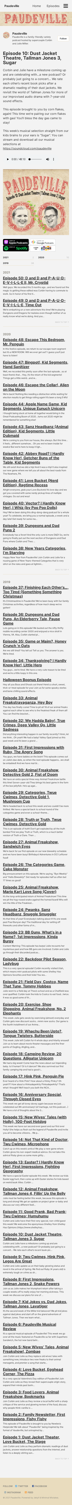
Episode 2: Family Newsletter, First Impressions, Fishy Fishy (34, 1416)
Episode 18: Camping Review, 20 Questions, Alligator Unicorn (32, 1056)
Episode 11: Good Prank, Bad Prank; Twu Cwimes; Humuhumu (34, 1213)
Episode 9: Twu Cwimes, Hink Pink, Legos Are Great (34, 1259)
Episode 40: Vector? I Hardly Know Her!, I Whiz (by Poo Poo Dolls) (34, 505)
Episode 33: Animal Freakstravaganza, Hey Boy (28, 700)
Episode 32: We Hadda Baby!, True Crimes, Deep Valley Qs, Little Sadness (34, 725)
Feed (30, 1492)
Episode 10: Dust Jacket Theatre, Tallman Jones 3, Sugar (33, 1236)
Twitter (23, 1486)
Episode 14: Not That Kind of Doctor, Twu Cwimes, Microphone (35, 1141)
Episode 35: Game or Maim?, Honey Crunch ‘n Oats (34, 643)
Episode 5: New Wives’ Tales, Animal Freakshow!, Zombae (36, 1349)
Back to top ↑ (62, 322)
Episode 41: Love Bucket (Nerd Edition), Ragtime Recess (30, 482)
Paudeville (11, 6)
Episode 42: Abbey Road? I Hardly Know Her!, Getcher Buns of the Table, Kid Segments (33, 458)
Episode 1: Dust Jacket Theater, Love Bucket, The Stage (31, 1439)
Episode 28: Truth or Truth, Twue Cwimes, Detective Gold (32, 821)
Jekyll (36, 1497)
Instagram (14, 1492)
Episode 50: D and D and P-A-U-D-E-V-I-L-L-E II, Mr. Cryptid (34, 280)
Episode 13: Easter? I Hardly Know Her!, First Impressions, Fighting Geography (33, 1166)
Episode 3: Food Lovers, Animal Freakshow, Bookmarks (31, 1394)
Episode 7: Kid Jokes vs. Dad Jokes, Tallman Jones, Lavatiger (35, 1304)
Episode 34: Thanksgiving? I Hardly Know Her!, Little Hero (34, 662)
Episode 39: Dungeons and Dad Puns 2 (31, 527)
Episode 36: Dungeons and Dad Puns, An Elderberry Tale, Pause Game (31, 619)
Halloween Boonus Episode (27, 680)
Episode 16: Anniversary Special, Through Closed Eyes (32, 1096)
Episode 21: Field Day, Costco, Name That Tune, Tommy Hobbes (35, 984)
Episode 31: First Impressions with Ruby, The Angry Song (33, 749)
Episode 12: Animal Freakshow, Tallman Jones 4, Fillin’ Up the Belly (34, 1191)
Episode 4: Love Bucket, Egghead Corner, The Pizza (33, 1371)
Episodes (53, 6)
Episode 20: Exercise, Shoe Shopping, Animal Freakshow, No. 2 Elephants (34, 1008)
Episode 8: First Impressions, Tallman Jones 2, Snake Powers (31, 1281)
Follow (63, 38)
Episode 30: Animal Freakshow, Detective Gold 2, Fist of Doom (31, 772)
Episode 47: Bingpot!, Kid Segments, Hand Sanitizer (35, 364)
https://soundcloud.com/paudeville (27, 148)
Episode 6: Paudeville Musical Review (29, 1326)
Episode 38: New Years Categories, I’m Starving (34, 550)
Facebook (41, 1486)
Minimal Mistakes (50, 1497)
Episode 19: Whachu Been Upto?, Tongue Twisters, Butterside (32, 1033)
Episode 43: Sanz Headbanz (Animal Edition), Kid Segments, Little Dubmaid (35, 431)
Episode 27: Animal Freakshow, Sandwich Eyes (31, 844)
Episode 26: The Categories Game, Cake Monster (34, 866)
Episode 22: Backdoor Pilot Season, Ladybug (35, 961)
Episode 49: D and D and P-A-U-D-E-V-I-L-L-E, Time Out (34, 302)
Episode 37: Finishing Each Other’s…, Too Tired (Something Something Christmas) (36, 591)
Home (36, 6)
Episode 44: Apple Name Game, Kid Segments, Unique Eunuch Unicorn (35, 406)
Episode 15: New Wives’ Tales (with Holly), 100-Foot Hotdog (34, 1119)
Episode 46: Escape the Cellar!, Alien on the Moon (36, 387)
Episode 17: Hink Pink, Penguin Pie (33, 1076)
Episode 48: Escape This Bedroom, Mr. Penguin (34, 341)
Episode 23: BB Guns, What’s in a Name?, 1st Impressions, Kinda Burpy (32, 936)
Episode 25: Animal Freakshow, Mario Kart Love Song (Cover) (31, 889)
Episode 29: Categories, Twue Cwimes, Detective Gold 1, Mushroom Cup (30, 797)
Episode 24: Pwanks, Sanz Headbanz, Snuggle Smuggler (29, 911)
